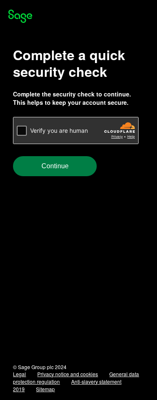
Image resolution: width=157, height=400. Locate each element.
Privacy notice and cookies (67, 373)
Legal (19, 373)
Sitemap (45, 388)
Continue (55, 166)
